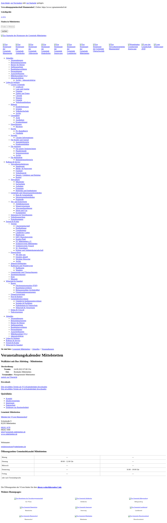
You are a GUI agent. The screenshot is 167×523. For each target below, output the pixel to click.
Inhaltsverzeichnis (13, 401)
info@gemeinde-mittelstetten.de (13, 432)
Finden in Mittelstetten (10, 22)
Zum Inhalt (5, 3)
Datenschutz (10, 405)
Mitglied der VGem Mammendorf (14, 417)
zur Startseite (31, 3)
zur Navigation (16, 3)
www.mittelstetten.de (9, 434)
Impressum (10, 403)
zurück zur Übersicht (9, 377)
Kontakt (9, 398)
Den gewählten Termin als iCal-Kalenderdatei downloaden (23, 389)
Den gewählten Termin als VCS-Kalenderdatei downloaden (24, 387)
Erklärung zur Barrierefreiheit (17, 407)
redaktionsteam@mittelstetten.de (13, 447)
